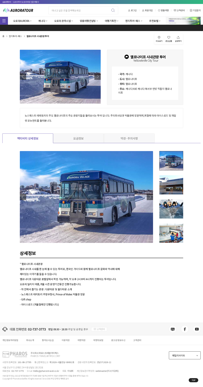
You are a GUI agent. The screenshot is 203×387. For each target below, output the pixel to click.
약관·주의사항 (129, 138)
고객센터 (181, 10)
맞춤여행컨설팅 (88, 21)
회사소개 (30, 340)
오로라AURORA (21, 21)
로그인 (134, 10)
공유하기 (178, 41)
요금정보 (78, 138)
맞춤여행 (165, 10)
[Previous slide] (23, 76)
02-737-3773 (37, 329)
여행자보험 (98, 340)
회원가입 (149, 10)
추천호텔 (153, 21)
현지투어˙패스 (132, 21)
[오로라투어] (18, 10)
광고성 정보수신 (118, 340)
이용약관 (66, 340)
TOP (194, 380)
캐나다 (41, 21)
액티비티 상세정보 (28, 138)
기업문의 (197, 10)
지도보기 (159, 41)
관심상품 (168, 41)
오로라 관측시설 (62, 21)
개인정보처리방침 (10, 340)
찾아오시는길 (48, 340)
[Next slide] (97, 76)
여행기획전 (110, 21)
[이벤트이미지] (183, 21)
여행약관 (81, 340)
